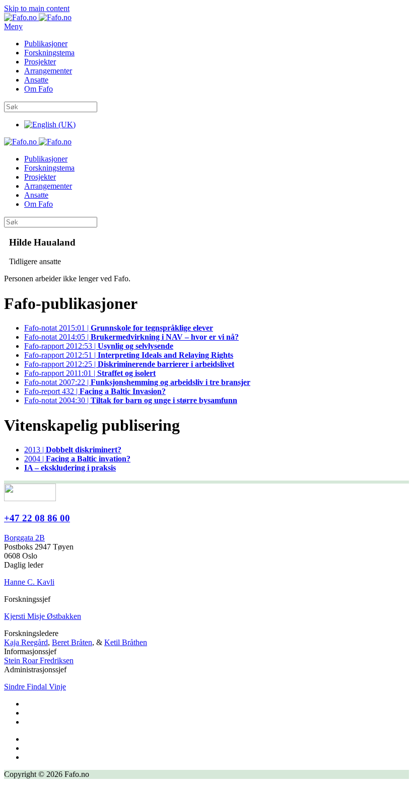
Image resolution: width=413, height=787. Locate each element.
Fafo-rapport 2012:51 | (128, 355)
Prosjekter (40, 61)
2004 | (77, 458)
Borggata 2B (24, 537)
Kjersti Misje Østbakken (42, 616)
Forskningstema (49, 52)
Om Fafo (38, 89)
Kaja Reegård (26, 642)
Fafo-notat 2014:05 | (131, 337)
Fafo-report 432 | (95, 391)
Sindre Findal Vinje (35, 686)
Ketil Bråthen (125, 642)
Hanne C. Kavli (29, 582)
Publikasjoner (45, 43)
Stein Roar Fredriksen (39, 660)
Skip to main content (37, 8)
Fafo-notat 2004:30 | (130, 400)
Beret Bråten (72, 642)
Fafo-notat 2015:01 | (118, 328)
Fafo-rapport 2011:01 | (90, 373)
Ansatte (36, 79)
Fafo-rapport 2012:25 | (129, 364)
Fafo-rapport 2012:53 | (98, 346)
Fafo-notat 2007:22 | (137, 382)
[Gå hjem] (38, 17)
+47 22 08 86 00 (37, 518)
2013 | (72, 449)
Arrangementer (48, 70)
